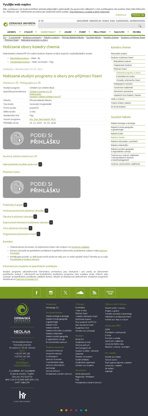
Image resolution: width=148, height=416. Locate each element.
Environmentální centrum (56, 342)
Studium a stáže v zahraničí (87, 351)
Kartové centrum (53, 371)
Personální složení (119, 54)
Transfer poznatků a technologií (118, 314)
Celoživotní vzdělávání (123, 88)
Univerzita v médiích (113, 366)
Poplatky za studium (83, 357)
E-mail (112, 21)
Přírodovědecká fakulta (73, 38)
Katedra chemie (111, 38)
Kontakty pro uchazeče (85, 331)
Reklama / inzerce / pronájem (117, 347)
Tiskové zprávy (111, 360)
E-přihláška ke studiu (125, 76)
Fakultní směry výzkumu (115, 308)
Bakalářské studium (19, 58)
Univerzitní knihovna (54, 351)
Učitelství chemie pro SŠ (41, 92)
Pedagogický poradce (123, 84)
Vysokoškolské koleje (55, 362)
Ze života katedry (118, 107)
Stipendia (79, 354)
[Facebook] (36, 292)
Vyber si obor (81, 311)
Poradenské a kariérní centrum (24, 259)
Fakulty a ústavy (52, 38)
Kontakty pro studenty (84, 365)
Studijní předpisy (82, 360)
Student (84, 32)
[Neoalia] (22, 332)
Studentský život (82, 328)
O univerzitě (14, 38)
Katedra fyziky (117, 134)
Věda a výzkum (102, 32)
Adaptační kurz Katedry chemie (127, 95)
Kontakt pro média (113, 357)
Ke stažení (109, 368)
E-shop (108, 335)
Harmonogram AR (83, 348)
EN (42, 21)
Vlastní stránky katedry (121, 103)
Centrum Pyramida (54, 359)
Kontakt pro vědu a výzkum (116, 320)
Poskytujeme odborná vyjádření (118, 363)
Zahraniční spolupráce (123, 91)
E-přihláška (80, 308)
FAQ (77, 380)
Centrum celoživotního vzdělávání (125, 164)
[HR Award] (22, 396)
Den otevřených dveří (84, 325)
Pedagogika (35, 94)
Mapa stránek (82, 21)
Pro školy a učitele (112, 338)
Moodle (105, 21)
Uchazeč (70, 32)
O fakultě (30, 32)
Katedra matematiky (120, 145)
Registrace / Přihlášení (84, 377)
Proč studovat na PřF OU (85, 322)
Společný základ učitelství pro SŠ (45, 97)
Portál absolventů (82, 374)
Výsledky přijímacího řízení (128, 80)
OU (4, 38)
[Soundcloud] (80, 292)
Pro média (137, 32)
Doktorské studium (83, 319)
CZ (39, 21)
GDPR (107, 330)
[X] (65, 292)
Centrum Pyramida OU (27, 279)
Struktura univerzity (32, 38)
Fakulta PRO (121, 32)
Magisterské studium (20, 62)
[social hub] (110, 292)
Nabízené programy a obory (34, 40)
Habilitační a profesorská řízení (118, 317)
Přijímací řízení (12, 40)
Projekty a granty (112, 311)
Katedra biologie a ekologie (123, 123)
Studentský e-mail (82, 342)
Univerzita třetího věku (114, 344)
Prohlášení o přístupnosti (115, 332)
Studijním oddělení (80, 247)
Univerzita (14, 32)
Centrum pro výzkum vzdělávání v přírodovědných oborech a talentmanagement (125, 157)
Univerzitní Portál (137, 21)
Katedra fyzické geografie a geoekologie (122, 128)
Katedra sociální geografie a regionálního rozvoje (122, 150)
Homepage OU (52, 308)
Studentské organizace (85, 363)
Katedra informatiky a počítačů (124, 141)
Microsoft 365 (95, 21)
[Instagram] (51, 292)
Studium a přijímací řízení (133, 38)
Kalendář (109, 371)
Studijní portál (122, 21)
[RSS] (94, 292)
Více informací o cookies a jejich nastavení (89, 12)
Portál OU (79, 339)
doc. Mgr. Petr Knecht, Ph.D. (43, 119)
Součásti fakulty (50, 32)
